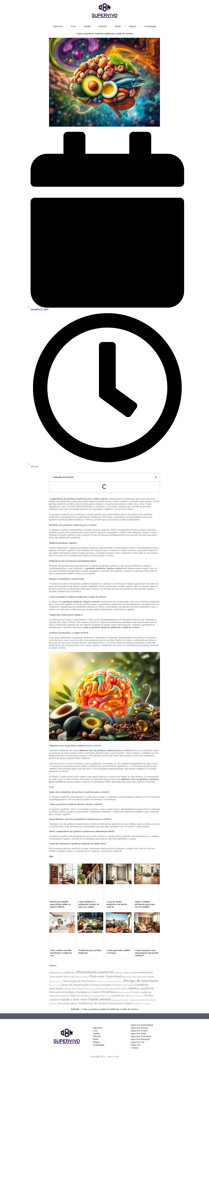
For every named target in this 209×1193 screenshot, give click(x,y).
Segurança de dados (138, 1000)
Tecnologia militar (68, 1003)
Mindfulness (109, 992)
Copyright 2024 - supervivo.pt (104, 1056)
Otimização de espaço (80, 995)
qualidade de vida (120, 995)
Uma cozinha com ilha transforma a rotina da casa (61, 953)
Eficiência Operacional (124, 985)
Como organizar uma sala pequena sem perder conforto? (147, 953)
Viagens (132, 26)
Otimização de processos (100, 996)
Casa (73, 26)
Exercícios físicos (118, 988)
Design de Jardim (55, 985)
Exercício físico (102, 989)
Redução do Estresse (137, 996)
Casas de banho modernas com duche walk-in (116, 904)
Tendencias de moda (91, 1003)
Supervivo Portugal (140, 1039)
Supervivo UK (137, 1042)
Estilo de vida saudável (73, 988)
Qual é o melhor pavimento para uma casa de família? (145, 904)
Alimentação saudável (94, 972)
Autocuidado (56, 976)
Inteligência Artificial (89, 992)
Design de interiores (140, 980)
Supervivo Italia (138, 1033)
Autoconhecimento (142, 972)
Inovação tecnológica (62, 992)
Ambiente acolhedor (122, 973)
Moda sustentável (124, 992)
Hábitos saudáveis (141, 988)
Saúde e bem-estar (74, 999)
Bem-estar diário (82, 977)
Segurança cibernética (120, 1000)
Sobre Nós (135, 1045)
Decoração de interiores (78, 981)
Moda (118, 26)
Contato (134, 1048)
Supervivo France (139, 1030)
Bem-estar (69, 976)
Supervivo (58, 26)
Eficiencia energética (101, 984)
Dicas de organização (75, 984)
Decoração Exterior (116, 981)
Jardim (87, 26)
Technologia (150, 26)
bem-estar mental (145, 976)
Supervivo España (139, 1028)
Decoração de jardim (101, 981)
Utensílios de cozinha (141, 1004)
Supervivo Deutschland (142, 1025)
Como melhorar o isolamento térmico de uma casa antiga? (88, 904)
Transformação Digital (119, 1003)
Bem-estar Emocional (105, 976)
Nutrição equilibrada (141, 992)
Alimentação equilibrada (62, 972)
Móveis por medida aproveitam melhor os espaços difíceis (60, 904)
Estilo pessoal (90, 989)
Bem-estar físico (129, 977)
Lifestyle (103, 26)
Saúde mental (99, 999)
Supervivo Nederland (141, 1036)
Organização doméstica (59, 996)
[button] (156, 477)
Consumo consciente (56, 981)
